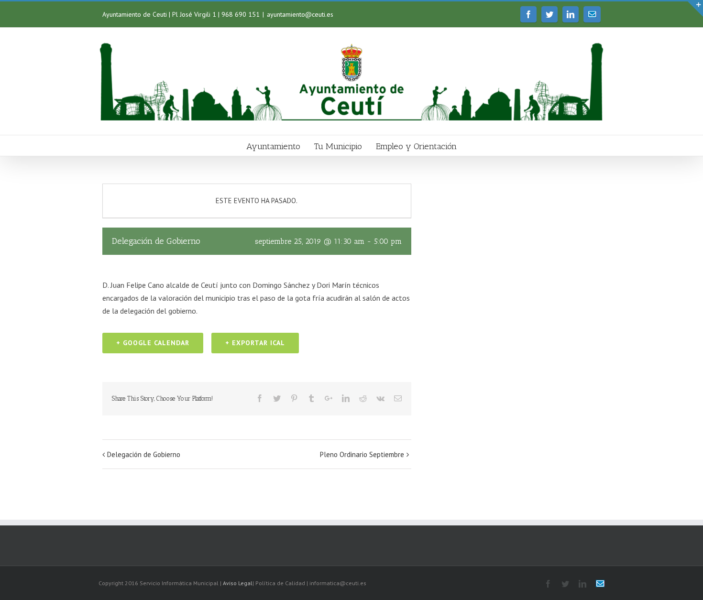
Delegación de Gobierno (143, 454)
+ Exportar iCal (255, 342)
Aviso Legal (238, 583)
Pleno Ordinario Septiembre (362, 454)
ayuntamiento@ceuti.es (300, 14)
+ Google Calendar (152, 342)
